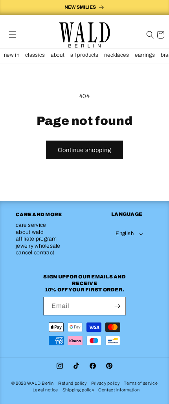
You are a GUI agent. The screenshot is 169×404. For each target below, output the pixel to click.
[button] (12, 34)
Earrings (145, 55)
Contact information (119, 389)
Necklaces (116, 55)
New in (12, 55)
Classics (34, 55)
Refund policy (72, 383)
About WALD (30, 232)
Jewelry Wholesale (38, 246)
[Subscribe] (117, 306)
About (57, 55)
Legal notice (45, 389)
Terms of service (141, 383)
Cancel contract (35, 253)
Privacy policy (105, 383)
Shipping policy (78, 389)
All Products (84, 55)
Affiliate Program (36, 239)
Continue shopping (84, 150)
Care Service (31, 225)
